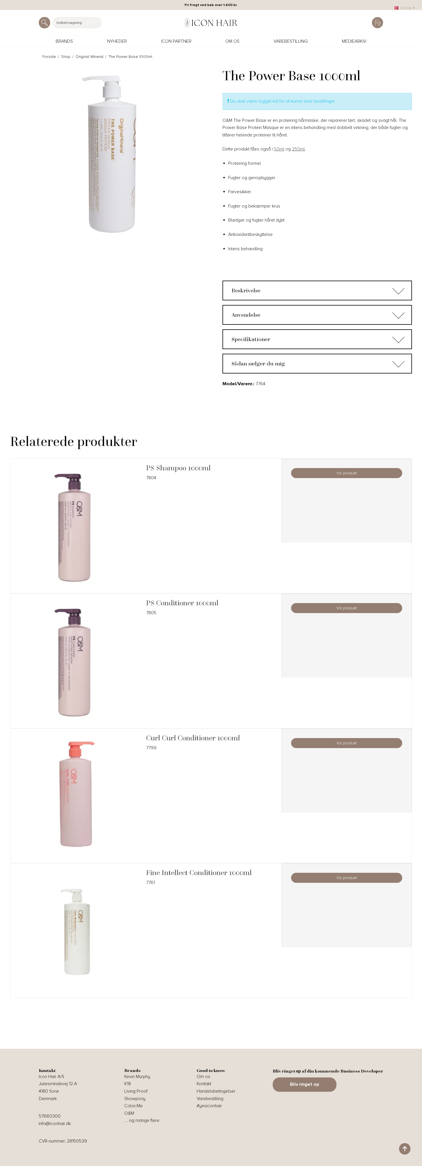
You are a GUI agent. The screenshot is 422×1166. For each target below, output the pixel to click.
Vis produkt (346, 473)
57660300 (50, 1116)
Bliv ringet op (304, 1084)
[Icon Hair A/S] (211, 22)
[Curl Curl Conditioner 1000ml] (75, 798)
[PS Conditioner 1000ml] (75, 663)
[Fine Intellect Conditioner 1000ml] (75, 933)
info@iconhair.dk (55, 1123)
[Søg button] (44, 22)
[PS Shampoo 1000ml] (75, 528)
